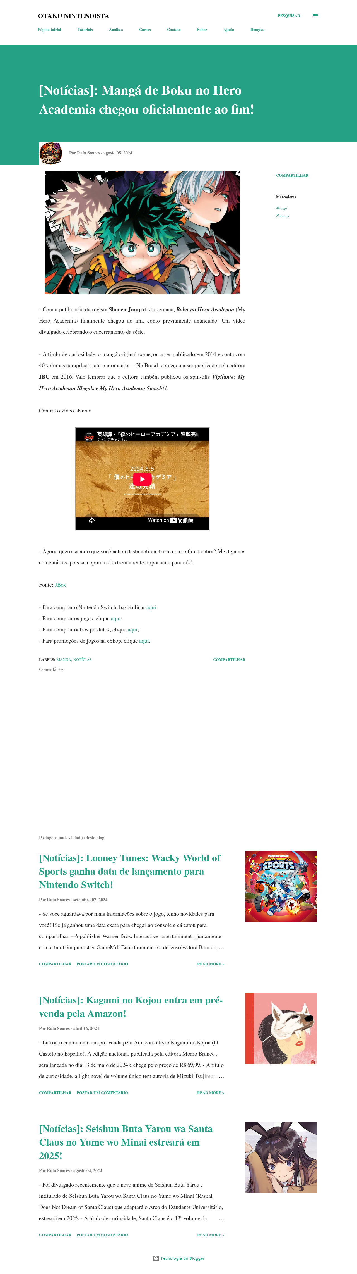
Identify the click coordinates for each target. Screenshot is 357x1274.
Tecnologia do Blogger (181, 1258)
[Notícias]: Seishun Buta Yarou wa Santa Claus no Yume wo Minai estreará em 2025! (126, 1141)
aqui (151, 607)
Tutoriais (85, 29)
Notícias (282, 215)
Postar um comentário (102, 964)
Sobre (202, 29)
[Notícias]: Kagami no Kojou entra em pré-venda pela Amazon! (131, 1006)
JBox (60, 584)
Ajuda (228, 29)
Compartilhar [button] (292, 175)
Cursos (145, 29)
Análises (116, 29)
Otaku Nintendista (73, 15)
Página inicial (49, 29)
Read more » (210, 964)
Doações (257, 29)
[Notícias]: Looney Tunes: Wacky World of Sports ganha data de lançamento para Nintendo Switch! (129, 870)
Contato (174, 29)
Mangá (281, 208)
